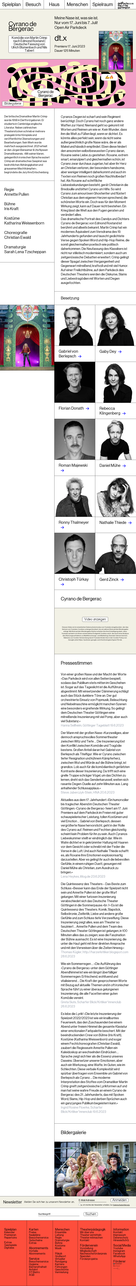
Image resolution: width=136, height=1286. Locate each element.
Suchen (90, 1214)
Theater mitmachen (91, 1237)
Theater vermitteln (90, 1235)
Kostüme (60, 1245)
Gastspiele (10, 1245)
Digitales (9, 1247)
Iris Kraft (11, 209)
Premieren (10, 1235)
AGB (31, 1275)
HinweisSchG (121, 1240)
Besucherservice (38, 1237)
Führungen (61, 1267)
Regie (58, 1237)
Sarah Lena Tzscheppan (25, 252)
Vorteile (33, 1251)
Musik (58, 1248)
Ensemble (60, 1232)
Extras (8, 1242)
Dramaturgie (62, 1240)
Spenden (85, 1256)
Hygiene (33, 1264)
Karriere (59, 1264)
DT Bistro (34, 1272)
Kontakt (84, 1240)
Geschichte (62, 1269)
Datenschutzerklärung (121, 1205)
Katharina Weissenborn (24, 223)
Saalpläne (34, 1235)
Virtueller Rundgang (61, 1260)
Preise (32, 1232)
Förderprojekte (89, 1259)
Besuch (33, 4)
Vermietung (61, 1272)
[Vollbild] (95, 1169)
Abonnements (37, 1253)
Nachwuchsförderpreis (93, 1253)
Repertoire (10, 1237)
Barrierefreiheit (38, 1267)
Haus (54, 4)
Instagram (119, 1251)
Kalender (9, 1232)
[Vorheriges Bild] (64, 1169)
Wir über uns (87, 1232)
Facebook (119, 1253)
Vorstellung (86, 1248)
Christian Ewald (17, 237)
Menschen (77, 4)
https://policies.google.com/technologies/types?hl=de (100, 640)
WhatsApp (119, 1256)
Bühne (58, 1243)
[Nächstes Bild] (126, 1169)
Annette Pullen (16, 194)
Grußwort (60, 1256)
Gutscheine (35, 1240)
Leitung (59, 1235)
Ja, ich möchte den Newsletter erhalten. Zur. (105, 1205)
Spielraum (102, 4)
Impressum (119, 1235)
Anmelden (119, 1200)
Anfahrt (33, 1269)
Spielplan (11, 4)
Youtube (118, 1248)
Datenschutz (120, 1237)
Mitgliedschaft (88, 1251)
